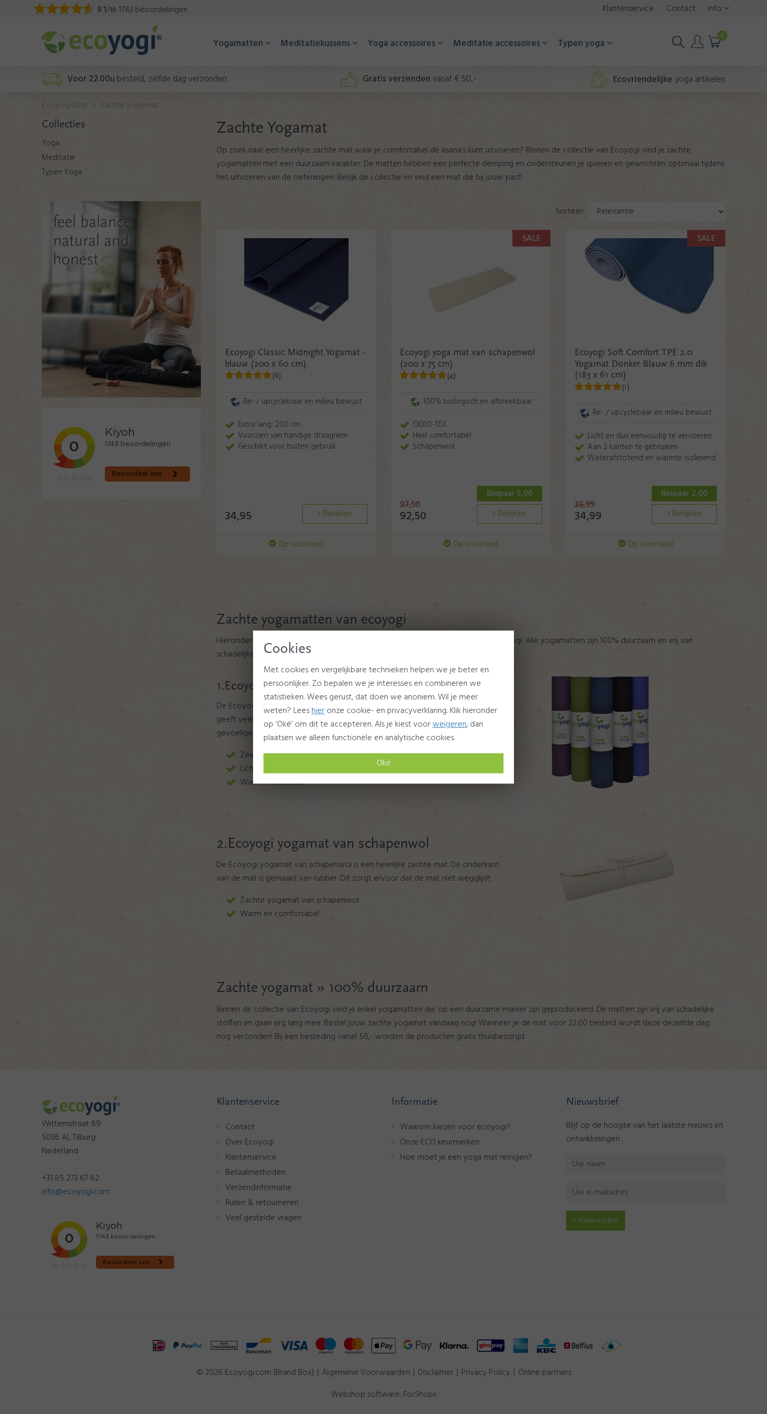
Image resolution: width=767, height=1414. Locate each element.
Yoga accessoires (402, 44)
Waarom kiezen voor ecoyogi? (455, 1127)
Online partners (544, 1373)
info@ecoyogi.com (76, 1192)
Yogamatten (239, 44)
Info (716, 9)
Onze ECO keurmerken (440, 1142)
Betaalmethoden (255, 1172)
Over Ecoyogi (249, 1142)
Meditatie (58, 157)
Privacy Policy (485, 1373)
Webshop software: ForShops (383, 1394)
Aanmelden (597, 1221)
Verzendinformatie (258, 1188)
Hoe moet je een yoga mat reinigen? (466, 1157)
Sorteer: (570, 211)
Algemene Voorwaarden (366, 1373)
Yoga (50, 143)
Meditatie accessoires (497, 44)
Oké (384, 763)
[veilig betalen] (383, 1345)
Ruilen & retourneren (261, 1203)
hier (318, 711)
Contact (240, 1127)
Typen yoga (582, 44)
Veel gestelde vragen (263, 1218)
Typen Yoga (62, 172)
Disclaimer (435, 1373)
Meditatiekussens (316, 44)
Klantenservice (251, 1157)
